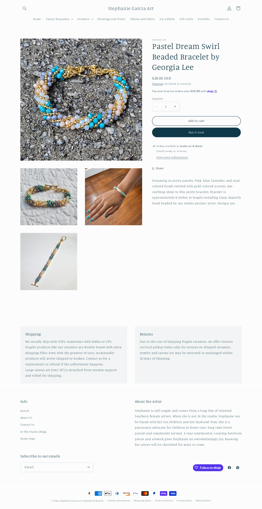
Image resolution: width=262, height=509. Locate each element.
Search (24, 410)
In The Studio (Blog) (33, 431)
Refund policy (203, 500)
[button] (24, 8)
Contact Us (27, 424)
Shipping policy (142, 500)
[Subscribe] (88, 467)
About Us (26, 417)
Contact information (119, 500)
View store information (172, 157)
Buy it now (196, 132)
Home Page (27, 438)
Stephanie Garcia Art (70, 500)
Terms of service (164, 500)
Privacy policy (184, 500)
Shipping (157, 83)
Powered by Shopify (93, 500)
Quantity (157, 98)
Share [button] (160, 168)
